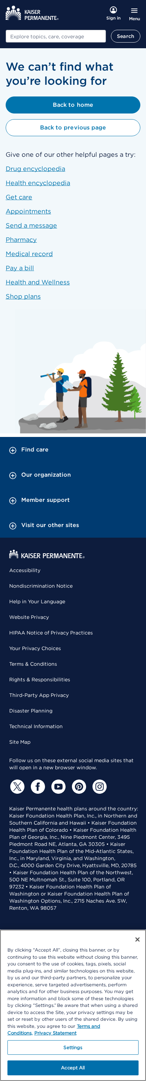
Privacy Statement (55, 1033)
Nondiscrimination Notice (41, 586)
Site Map (19, 742)
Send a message (31, 225)
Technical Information (36, 726)
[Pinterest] (78, 787)
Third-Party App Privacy (39, 695)
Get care (19, 197)
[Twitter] (16, 787)
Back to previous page (73, 127)
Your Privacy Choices (35, 648)
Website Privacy (29, 617)
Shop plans (23, 296)
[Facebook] (37, 787)
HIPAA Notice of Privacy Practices (51, 633)
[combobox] (56, 36)
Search (125, 36)
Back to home (73, 104)
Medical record (29, 253)
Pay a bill (20, 268)
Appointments (28, 211)
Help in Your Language (37, 601)
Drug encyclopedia (35, 168)
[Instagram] (98, 787)
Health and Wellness (38, 282)
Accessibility (24, 570)
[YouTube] (57, 787)
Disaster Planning (30, 711)
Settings (72, 1047)
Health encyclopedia (38, 183)
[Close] (137, 939)
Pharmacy (21, 239)
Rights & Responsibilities (39, 679)
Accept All (73, 1067)
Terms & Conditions (33, 664)
